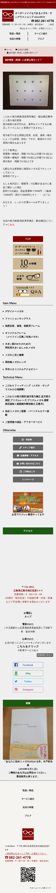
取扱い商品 (14, 34)
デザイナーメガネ (14, 311)
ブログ (41, 39)
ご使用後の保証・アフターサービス (23, 422)
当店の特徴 (14, 39)
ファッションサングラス (18, 318)
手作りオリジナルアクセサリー (21, 369)
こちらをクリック (28, 646)
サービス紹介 (41, 34)
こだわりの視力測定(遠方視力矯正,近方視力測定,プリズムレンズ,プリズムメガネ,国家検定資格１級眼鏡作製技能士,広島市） (27, 400)
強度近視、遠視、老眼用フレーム (22, 326)
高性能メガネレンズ (15, 362)
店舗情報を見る (44, 655)
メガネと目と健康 (14, 355)
